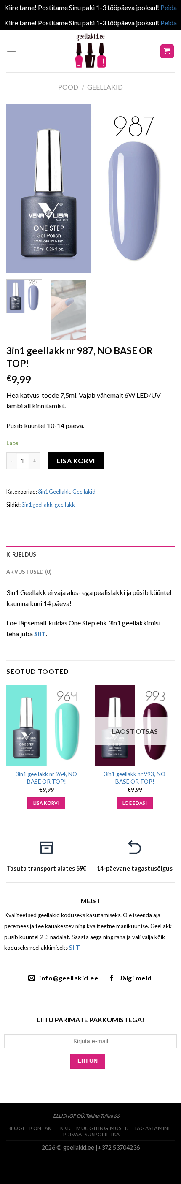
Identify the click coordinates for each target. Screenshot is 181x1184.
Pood (68, 87)
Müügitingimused (102, 1128)
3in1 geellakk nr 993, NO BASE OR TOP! (134, 778)
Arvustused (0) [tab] (29, 571)
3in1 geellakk (37, 504)
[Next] (160, 188)
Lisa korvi (76, 460)
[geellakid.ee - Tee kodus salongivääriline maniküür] (90, 51)
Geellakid (105, 87)
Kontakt (42, 1128)
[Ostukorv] (167, 51)
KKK (65, 1128)
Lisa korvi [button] (46, 803)
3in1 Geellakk (54, 491)
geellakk (65, 504)
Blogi (16, 1128)
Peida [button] (168, 7)
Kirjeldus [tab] (21, 554)
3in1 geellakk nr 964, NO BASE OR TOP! (46, 778)
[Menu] (11, 51)
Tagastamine (153, 1128)
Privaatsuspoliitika (91, 1134)
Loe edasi (134, 803)
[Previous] (20, 188)
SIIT (74, 947)
